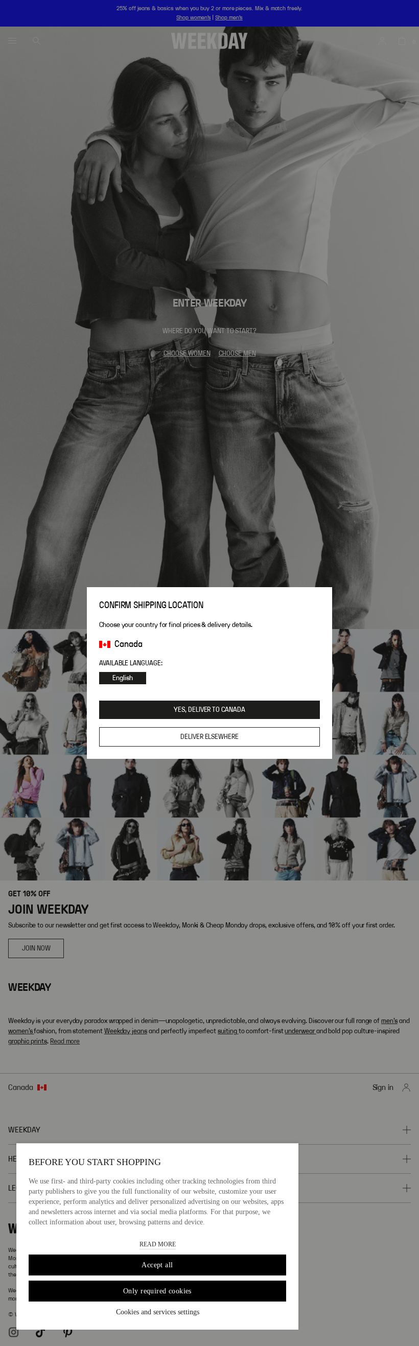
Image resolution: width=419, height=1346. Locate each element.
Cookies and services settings (157, 1312)
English (122, 678)
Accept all (157, 1265)
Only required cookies (157, 1291)
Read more (157, 1244)
